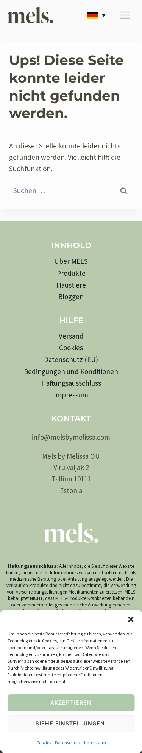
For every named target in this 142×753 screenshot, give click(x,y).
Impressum (95, 742)
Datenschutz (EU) (71, 359)
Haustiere (71, 284)
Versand (71, 335)
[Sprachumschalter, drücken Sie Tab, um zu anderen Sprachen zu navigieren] (97, 15)
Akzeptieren (71, 703)
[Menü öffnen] (125, 15)
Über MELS (71, 261)
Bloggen (71, 296)
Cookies (43, 742)
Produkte (71, 273)
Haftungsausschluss (71, 383)
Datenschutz (67, 742)
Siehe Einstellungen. (71, 723)
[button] (130, 619)
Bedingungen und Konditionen (71, 371)
